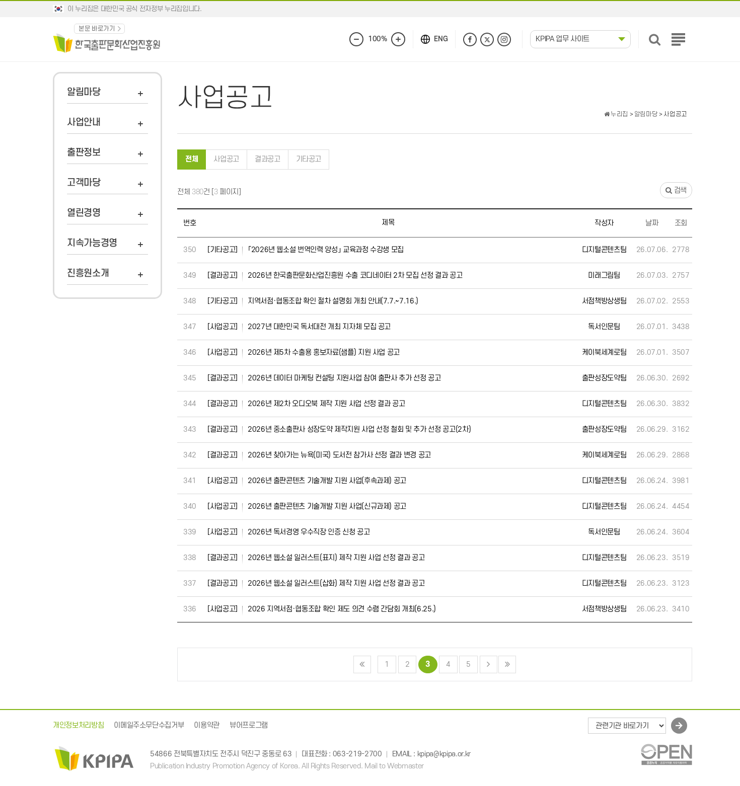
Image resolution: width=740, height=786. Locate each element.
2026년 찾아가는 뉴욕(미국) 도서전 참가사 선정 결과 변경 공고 (319, 455)
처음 (362, 664)
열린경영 (84, 213)
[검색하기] (654, 39)
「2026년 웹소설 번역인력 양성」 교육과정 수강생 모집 (305, 250)
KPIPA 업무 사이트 (562, 39)
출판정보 (84, 152)
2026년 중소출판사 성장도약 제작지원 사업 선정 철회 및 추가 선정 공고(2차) (339, 429)
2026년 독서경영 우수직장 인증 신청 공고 (288, 532)
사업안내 (84, 122)
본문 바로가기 (97, 28)
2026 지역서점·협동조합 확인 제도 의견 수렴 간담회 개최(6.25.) (321, 609)
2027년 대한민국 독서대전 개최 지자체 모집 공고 (299, 327)
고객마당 (84, 183)
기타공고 (309, 159)
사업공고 (226, 159)
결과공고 (267, 159)
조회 (681, 223)
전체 (191, 159)
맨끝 (507, 664)
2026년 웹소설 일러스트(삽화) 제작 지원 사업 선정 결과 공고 (315, 583)
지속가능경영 (92, 243)
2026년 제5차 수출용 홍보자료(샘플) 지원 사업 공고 (303, 352)
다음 (488, 664)
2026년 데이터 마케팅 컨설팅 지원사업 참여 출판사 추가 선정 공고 (324, 378)
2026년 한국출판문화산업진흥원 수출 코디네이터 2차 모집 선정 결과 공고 (335, 275)
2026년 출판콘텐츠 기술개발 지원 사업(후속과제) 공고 (306, 481)
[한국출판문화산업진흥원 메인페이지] (107, 42)
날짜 (651, 223)
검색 (679, 190)
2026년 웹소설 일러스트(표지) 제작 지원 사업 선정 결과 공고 (315, 558)
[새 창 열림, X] (487, 39)
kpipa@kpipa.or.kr (444, 754)
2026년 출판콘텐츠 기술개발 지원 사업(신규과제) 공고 (306, 506)
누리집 (618, 114)
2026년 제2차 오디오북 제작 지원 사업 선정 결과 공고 (306, 404)
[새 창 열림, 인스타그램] (504, 39)
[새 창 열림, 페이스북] (470, 39)
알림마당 (84, 92)
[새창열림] (666, 754)
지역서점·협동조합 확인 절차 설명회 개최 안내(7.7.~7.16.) (312, 301)
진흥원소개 (88, 273)
